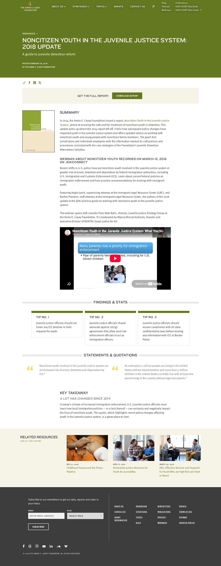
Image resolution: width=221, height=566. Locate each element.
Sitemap (183, 517)
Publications (182, 3)
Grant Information (120, 518)
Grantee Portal (187, 522)
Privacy (183, 506)
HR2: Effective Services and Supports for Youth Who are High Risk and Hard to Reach (180, 471)
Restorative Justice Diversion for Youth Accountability (130, 470)
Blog (164, 3)
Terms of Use (185, 511)
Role (69, 510)
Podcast (166, 6)
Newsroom (141, 506)
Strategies (80, 6)
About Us (57, 6)
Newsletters (164, 506)
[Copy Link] (24, 83)
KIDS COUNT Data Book (187, 6)
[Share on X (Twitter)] (40, 83)
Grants (118, 6)
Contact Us (137, 6)
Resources (28, 33)
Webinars (166, 10)
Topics (100, 6)
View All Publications (30, 441)
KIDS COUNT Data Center (187, 10)
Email (31, 510)
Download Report (127, 95)
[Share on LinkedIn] (35, 83)
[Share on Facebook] (29, 83)
